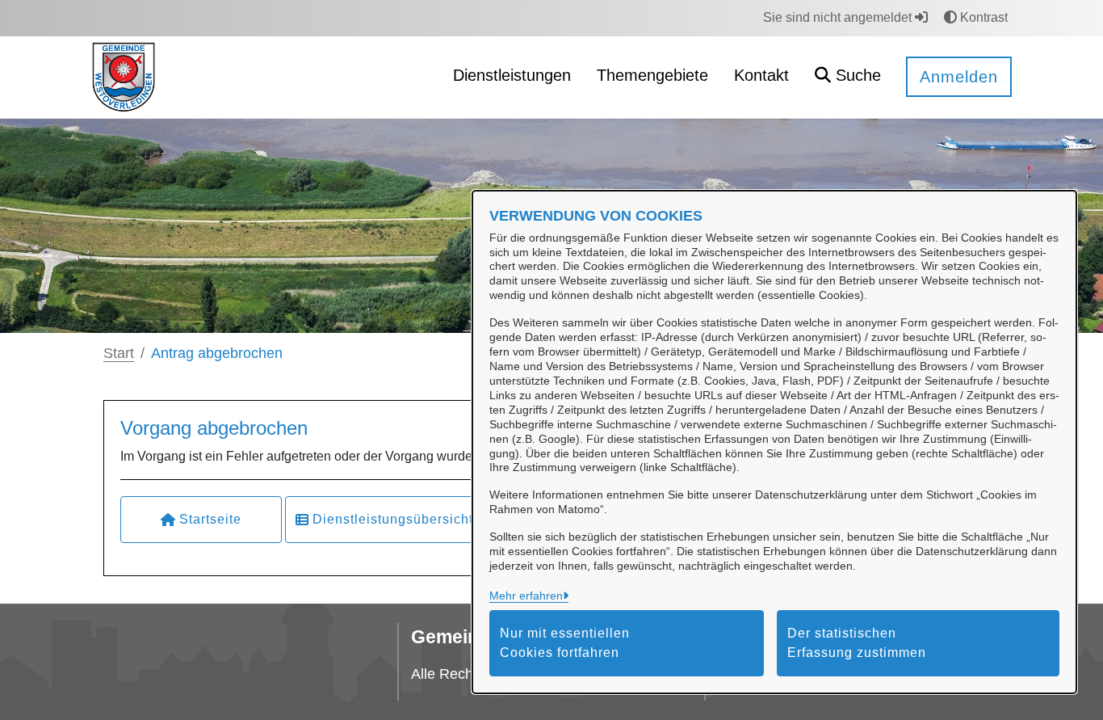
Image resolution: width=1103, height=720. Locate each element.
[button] (848, 77)
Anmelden (959, 77)
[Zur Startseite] (123, 76)
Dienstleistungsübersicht (392, 519)
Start (118, 353)
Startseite (210, 519)
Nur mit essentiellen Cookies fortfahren (565, 642)
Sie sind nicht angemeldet (839, 17)
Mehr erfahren (526, 595)
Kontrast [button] (982, 17)
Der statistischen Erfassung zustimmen (856, 642)
